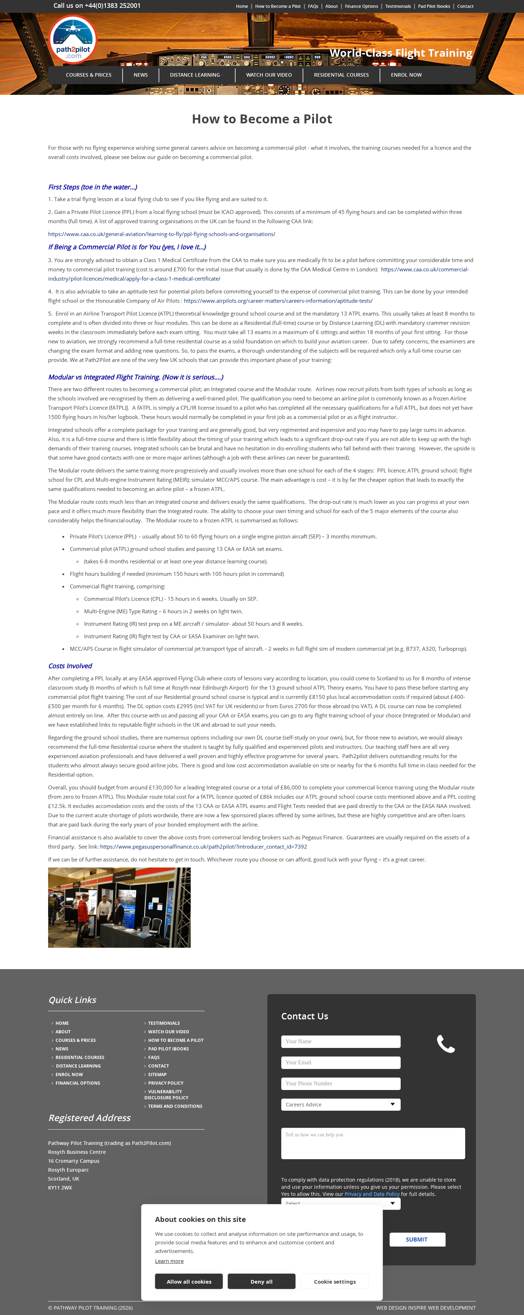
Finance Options (361, 6)
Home (242, 6)
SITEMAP (157, 1074)
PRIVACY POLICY (165, 1083)
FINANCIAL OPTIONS (78, 1083)
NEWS (141, 74)
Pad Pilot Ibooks (434, 6)
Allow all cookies (189, 1281)
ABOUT (63, 1032)
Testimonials (398, 6)
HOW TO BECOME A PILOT (176, 1040)
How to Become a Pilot (278, 6)
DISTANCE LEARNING (195, 74)
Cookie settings (335, 1281)
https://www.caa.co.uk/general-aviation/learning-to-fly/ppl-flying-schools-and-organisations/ (162, 233)
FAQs (313, 6)
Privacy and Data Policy (372, 1194)
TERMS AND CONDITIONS (175, 1106)
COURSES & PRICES (89, 74)
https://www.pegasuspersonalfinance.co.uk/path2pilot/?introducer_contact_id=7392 (203, 846)
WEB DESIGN (391, 1307)
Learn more (169, 1260)
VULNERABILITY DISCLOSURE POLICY (166, 1095)
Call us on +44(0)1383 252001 (97, 5)
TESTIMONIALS (164, 1023)
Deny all (262, 1281)
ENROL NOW (406, 74)
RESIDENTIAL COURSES (341, 74)
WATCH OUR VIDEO (269, 74)
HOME (62, 1023)
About (331, 6)
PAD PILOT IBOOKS (168, 1049)
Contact (465, 6)
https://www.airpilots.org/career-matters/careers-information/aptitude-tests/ (278, 300)
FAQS (154, 1057)
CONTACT (158, 1066)
